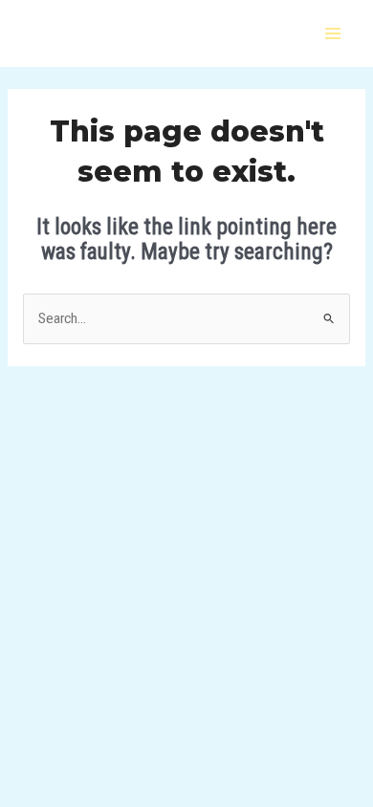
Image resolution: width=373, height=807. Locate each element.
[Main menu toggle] (333, 33)
